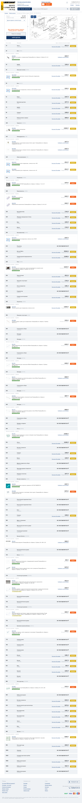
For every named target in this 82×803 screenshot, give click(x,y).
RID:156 (13, 567)
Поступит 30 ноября (56, 46)
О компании (47, 783)
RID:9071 (14, 484)
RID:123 (13, 541)
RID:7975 (14, 560)
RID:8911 (14, 395)
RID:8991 (14, 128)
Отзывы (72, 5)
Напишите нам (74, 781)
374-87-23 (75, 2)
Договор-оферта (48, 785)
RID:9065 (14, 491)
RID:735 (13, 344)
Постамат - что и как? (6, 785)
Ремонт (46, 790)
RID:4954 (14, 196)
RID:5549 (14, 182)
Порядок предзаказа (6, 787)
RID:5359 (14, 148)
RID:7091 (14, 266)
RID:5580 (14, 320)
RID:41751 (14, 162)
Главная (6, 13)
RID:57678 (14, 237)
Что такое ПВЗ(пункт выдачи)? (8, 783)
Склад (46, 788)
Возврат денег (5, 790)
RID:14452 (14, 88)
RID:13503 (14, 74)
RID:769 (13, 433)
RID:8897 (14, 686)
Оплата (25, 785)
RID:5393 (14, 736)
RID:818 (13, 580)
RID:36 (13, 612)
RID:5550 (14, 141)
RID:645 (13, 587)
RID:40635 (14, 169)
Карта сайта (4, 792)
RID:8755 (14, 203)
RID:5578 (14, 306)
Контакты (78, 5)
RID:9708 (14, 630)
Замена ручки (26, 790)
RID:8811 (14, 56)
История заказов (27, 788)
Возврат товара (5, 788)
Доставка (25, 783)
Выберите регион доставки (23, 5)
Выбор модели (12, 13)
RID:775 (13, 376)
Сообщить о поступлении (63, 57)
